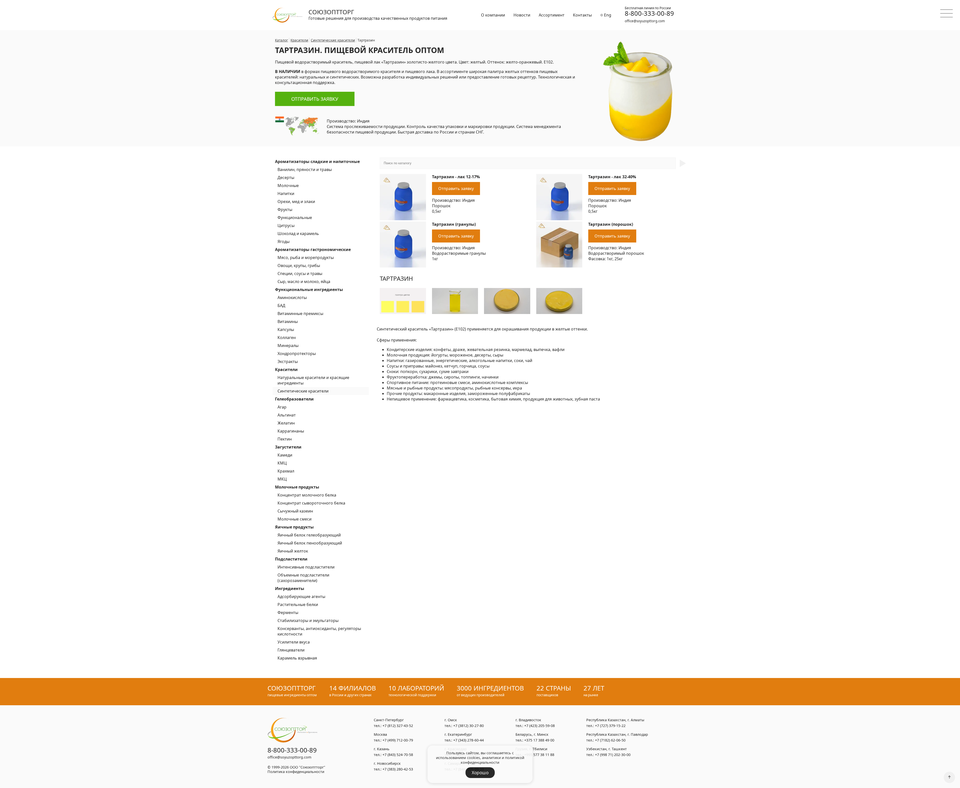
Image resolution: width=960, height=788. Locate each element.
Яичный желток (293, 551)
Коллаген (287, 337)
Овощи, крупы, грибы (299, 265)
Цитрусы (286, 225)
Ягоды (284, 241)
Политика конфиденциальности (296, 771)
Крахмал (286, 471)
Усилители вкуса (294, 642)
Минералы (288, 345)
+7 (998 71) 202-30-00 (612, 754)
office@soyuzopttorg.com (645, 21)
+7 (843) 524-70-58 (397, 754)
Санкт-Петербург (389, 720)
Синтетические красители (303, 391)
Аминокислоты (292, 297)
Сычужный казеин (295, 511)
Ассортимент (551, 15)
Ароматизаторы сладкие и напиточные (317, 161)
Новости (522, 15)
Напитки (286, 193)
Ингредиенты (289, 588)
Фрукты (285, 209)
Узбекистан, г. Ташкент (606, 749)
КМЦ (282, 463)
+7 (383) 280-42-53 (397, 769)
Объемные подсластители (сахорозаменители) (303, 577)
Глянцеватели (291, 650)
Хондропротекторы (297, 353)
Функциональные (295, 217)
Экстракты (288, 361)
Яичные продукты (294, 527)
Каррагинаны (291, 431)
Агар (282, 407)
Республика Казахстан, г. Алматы (615, 720)
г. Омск (450, 720)
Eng (607, 15)
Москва (380, 734)
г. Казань (382, 749)
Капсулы (286, 329)
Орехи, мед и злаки (296, 201)
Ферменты (288, 612)
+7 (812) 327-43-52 (397, 725)
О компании (493, 15)
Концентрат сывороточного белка (311, 503)
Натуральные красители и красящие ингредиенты (313, 380)
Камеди (285, 455)
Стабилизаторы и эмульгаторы (308, 620)
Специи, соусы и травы (300, 273)
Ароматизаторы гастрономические (313, 249)
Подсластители (291, 559)
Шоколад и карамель (298, 233)
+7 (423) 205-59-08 (539, 725)
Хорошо (480, 773)
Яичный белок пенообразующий (310, 543)
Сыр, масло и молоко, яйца (304, 281)
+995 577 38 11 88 (539, 754)
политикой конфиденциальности (492, 760)
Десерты (286, 177)
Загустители (288, 447)
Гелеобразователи (294, 399)
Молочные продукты (297, 487)
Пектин (285, 439)
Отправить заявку (314, 99)
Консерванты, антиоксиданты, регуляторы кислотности (319, 631)
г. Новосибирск (387, 763)
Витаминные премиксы (300, 313)
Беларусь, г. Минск (532, 734)
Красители (286, 369)
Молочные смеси (295, 519)
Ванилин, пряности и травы (305, 169)
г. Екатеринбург (458, 734)
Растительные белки (298, 604)
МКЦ (282, 479)
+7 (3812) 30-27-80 (468, 725)
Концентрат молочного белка (307, 495)
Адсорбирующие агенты (301, 596)
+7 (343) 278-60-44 (468, 740)
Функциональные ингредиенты (309, 289)
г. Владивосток (528, 720)
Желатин (286, 423)
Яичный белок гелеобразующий (309, 535)
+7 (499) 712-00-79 (397, 740)
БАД (281, 305)
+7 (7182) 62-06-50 (610, 740)
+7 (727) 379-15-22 (610, 725)
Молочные (288, 185)
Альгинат (287, 415)
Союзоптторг (331, 12)
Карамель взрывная (297, 658)
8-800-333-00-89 (649, 13)
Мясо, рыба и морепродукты (306, 257)
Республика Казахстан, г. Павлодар (617, 734)
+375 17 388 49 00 (539, 740)
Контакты (582, 15)
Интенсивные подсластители (306, 567)
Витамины (288, 321)
